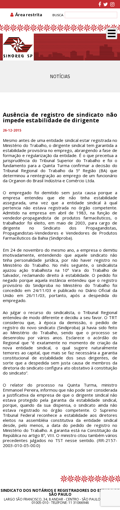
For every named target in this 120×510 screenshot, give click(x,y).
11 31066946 (78, 502)
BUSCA (57, 15)
